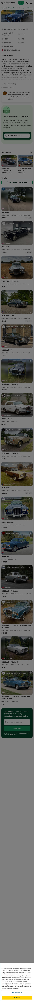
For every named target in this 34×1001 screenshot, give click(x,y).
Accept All (17, 997)
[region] (17, 982)
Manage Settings (17, 992)
